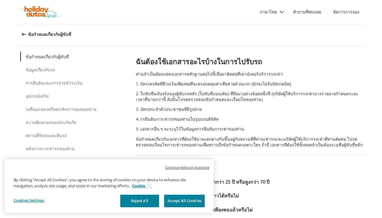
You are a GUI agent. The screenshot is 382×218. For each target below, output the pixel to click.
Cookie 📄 (141, 185)
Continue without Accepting (187, 167)
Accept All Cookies (184, 200)
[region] (109, 186)
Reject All (139, 200)
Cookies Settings (29, 200)
